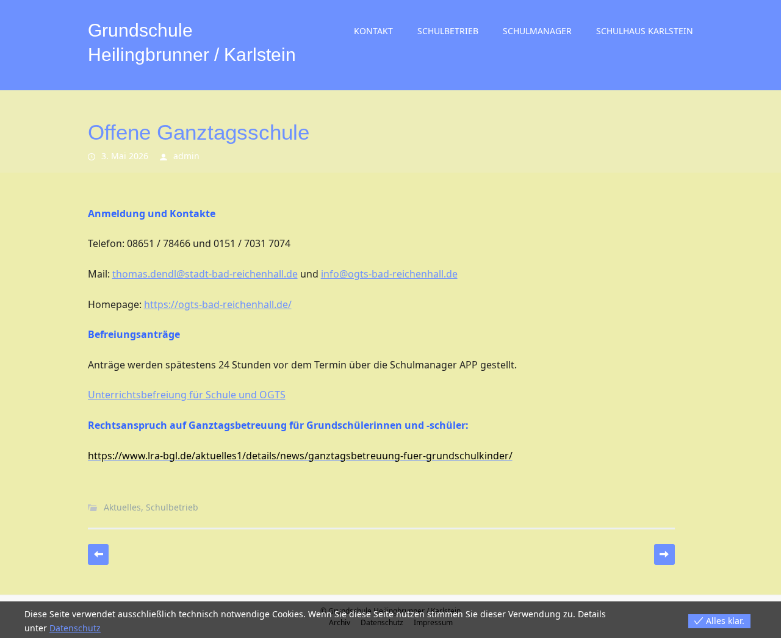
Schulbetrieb (447, 31)
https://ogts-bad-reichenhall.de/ (218, 304)
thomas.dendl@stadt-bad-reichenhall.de (205, 274)
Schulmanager (537, 31)
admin (186, 156)
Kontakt (373, 31)
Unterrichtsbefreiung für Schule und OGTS (187, 394)
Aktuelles (122, 507)
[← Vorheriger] (98, 554)
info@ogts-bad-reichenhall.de (389, 274)
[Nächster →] (664, 554)
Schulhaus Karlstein (644, 31)
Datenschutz (75, 628)
